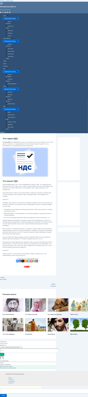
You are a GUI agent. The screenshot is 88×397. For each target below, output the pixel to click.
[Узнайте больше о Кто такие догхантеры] (58, 311)
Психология (10, 54)
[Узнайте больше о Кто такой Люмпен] (13, 311)
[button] (2, 132)
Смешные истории (9, 100)
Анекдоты (9, 92)
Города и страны (11, 121)
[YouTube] (0, 12)
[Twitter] (10, 12)
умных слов (43, 253)
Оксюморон (51, 334)
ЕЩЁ (4, 106)
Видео (9, 112)
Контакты (10, 383)
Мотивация (10, 48)
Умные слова (10, 51)
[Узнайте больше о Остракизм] (35, 331)
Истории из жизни (9, 27)
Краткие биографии (9, 75)
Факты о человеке (9, 22)
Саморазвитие (7, 38)
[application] (7, 16)
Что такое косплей (31, 314)
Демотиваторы (11, 103)
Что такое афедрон (9, 334)
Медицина (10, 124)
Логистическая (8, 217)
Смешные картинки (9, 95)
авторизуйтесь (4, 343)
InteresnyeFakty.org (20, 255)
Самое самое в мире (10, 118)
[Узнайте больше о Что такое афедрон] (13, 331)
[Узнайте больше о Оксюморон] (58, 331)
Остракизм (28, 334)
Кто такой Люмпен (8, 314)
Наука (4, 63)
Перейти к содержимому (6, 0)
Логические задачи (9, 57)
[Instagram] (5, 12)
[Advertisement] (69, 158)
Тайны (4, 61)
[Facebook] (7, 12)
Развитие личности (9, 45)
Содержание (11, 381)
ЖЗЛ (4, 68)
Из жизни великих (9, 80)
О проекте (11, 379)
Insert (3, 395)
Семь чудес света (9, 128)
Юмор (4, 86)
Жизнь (5, 15)
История (5, 66)
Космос (9, 35)
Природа (9, 33)
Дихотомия (73, 334)
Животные (10, 30)
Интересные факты (8, 7)
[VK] (3, 12)
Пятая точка (74, 314)
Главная (10, 377)
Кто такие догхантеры (55, 314)
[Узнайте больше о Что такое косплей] (35, 311)
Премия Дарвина (11, 83)
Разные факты (11, 114)
